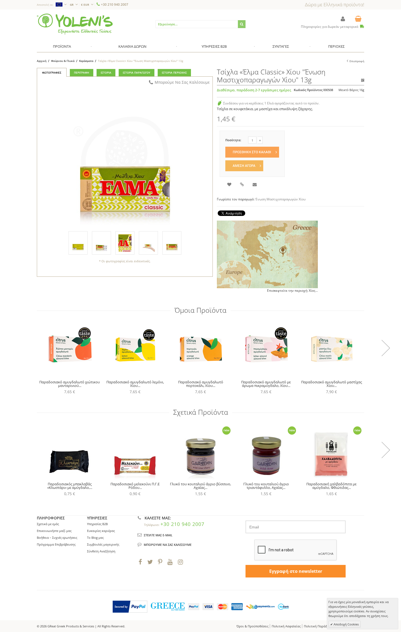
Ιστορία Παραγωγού (136, 72)
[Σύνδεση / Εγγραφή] (343, 18)
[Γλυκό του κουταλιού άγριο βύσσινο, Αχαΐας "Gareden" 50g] (200, 451)
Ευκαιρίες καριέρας (101, 531)
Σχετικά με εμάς (48, 524)
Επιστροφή (356, 61)
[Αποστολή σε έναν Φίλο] (255, 185)
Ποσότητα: (233, 140)
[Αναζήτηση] (242, 24)
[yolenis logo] (75, 16)
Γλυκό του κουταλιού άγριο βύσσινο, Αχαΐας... (200, 485)
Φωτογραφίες (51, 72)
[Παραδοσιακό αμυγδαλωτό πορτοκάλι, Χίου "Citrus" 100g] (200, 349)
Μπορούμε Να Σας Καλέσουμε (182, 82)
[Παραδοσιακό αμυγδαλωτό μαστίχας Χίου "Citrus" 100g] (331, 349)
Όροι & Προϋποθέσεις (252, 626)
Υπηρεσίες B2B (97, 524)
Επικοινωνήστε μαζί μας (54, 531)
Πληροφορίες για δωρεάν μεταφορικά (330, 26)
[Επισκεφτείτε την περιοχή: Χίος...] (267, 254)
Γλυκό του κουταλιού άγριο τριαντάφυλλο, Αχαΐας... (266, 485)
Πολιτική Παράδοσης (319, 626)
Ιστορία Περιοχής (174, 72)
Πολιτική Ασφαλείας (286, 626)
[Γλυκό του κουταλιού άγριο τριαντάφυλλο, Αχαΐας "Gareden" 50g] (266, 451)
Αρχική (41, 61)
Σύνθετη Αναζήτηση (101, 551)
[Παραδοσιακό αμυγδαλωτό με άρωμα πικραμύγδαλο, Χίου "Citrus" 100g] (266, 349)
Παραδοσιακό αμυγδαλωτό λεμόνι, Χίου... (135, 384)
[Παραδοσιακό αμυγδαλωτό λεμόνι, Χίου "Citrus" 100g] (135, 349)
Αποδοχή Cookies (346, 624)
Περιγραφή (81, 72)
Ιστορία (106, 72)
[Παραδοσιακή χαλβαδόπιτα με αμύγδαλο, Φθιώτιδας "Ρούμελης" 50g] (331, 451)
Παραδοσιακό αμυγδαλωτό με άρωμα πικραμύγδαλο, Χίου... (266, 384)
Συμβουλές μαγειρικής (103, 544)
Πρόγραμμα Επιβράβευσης (56, 544)
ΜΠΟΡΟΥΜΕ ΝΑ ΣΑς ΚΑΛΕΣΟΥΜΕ (167, 545)
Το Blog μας (95, 537)
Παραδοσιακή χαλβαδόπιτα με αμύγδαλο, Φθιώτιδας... (331, 485)
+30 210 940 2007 (114, 4)
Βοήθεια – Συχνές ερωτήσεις (57, 537)
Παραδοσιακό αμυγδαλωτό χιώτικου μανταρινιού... (69, 384)
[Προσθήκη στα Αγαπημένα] (230, 185)
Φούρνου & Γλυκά (62, 61)
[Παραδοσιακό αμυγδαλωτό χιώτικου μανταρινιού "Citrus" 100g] (69, 349)
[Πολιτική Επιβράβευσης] (219, 103)
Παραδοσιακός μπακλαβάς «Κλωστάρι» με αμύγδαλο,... (69, 485)
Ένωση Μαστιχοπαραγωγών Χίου (280, 199)
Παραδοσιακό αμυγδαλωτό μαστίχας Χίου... (331, 384)
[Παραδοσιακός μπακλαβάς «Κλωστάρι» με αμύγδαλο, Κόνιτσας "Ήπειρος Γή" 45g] (69, 451)
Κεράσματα (86, 61)
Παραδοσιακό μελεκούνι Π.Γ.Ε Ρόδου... (135, 485)
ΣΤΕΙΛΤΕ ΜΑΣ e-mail (158, 535)
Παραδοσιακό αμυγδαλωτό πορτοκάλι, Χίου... (200, 384)
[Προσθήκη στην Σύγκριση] (242, 185)
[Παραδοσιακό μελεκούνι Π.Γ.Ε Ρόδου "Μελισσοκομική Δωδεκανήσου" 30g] (135, 451)
